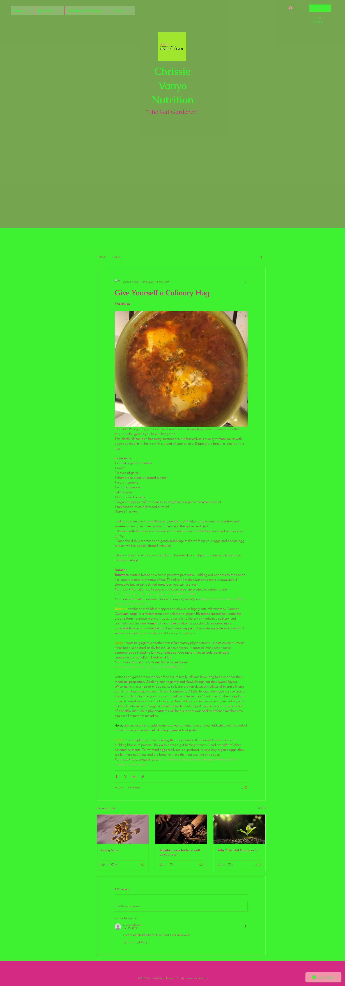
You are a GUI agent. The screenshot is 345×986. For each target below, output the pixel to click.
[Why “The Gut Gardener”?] (239, 829)
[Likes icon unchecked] (125, 942)
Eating (117, 256)
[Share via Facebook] (116, 776)
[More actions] (245, 281)
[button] (320, 8)
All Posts (101, 256)
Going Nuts (109, 850)
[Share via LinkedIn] (134, 776)
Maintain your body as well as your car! (180, 852)
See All (262, 807)
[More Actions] (245, 926)
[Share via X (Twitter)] (125, 776)
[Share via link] (142, 776)
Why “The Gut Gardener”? (237, 850)
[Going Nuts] (123, 829)
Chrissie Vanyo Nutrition (173, 85)
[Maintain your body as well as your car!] (181, 829)
